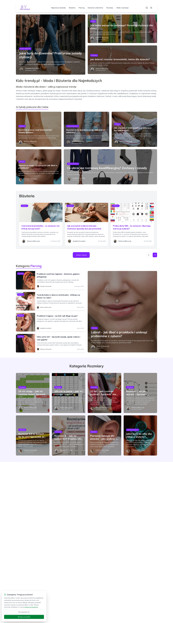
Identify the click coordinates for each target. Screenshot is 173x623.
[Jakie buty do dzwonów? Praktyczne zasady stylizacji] (50, 44)
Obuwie (117, 124)
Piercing (81, 8)
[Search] (147, 8)
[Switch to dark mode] (151, 8)
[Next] (155, 255)
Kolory (93, 21)
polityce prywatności (31, 607)
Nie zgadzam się (24, 612)
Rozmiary (109, 8)
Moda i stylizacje (122, 8)
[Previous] (148, 255)
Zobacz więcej (81, 255)
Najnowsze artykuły (58, 8)
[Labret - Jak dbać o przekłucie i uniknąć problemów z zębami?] (122, 311)
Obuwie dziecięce (72, 126)
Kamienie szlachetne (95, 8)
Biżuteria (72, 8)
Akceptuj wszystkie (24, 617)
